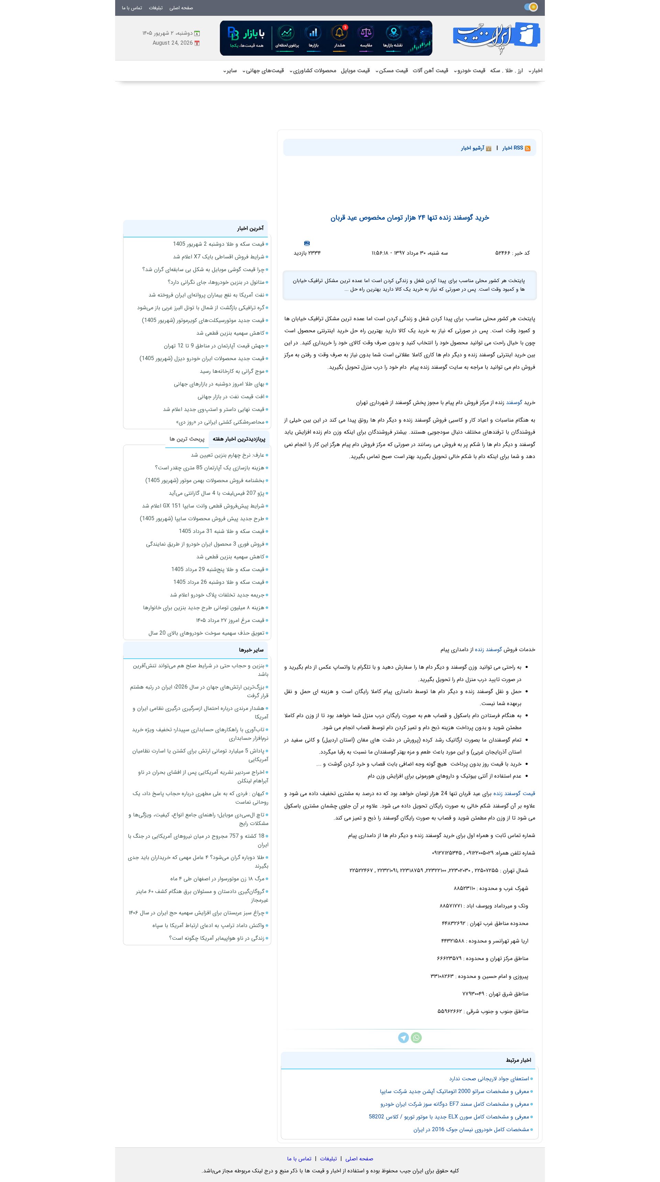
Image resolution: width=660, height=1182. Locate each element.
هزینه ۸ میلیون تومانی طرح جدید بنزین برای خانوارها (203, 607)
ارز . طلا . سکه (506, 70)
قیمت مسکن (391, 70)
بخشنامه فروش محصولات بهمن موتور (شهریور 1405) (204, 480)
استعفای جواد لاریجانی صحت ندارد (489, 1078)
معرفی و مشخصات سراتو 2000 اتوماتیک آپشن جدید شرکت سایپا (454, 1091)
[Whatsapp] (416, 1041)
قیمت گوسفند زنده (514, 793)
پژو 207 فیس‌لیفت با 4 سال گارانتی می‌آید (216, 493)
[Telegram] (403, 1041)
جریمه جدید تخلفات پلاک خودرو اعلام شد (217, 595)
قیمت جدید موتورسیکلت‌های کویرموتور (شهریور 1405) (203, 320)
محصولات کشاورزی (312, 70)
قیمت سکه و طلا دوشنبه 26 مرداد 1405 (218, 582)
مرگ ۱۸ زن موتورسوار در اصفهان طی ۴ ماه (217, 878)
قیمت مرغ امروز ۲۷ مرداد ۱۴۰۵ (230, 620)
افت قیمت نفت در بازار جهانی (231, 396)
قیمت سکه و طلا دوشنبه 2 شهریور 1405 (218, 244)
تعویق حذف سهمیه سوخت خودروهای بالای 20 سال (206, 633)
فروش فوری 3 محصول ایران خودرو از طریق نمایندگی (205, 544)
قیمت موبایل (355, 70)
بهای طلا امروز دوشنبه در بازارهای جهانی (219, 384)
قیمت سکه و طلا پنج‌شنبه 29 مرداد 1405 (217, 569)
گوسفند (514, 402)
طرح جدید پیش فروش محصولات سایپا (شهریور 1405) (202, 518)
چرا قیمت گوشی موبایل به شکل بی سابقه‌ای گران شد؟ (203, 269)
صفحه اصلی (181, 8)
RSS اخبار (514, 148)
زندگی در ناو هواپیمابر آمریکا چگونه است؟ (216, 938)
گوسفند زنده (488, 649)
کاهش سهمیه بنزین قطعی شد (230, 333)
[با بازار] (326, 38)
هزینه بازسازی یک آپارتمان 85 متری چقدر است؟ (209, 468)
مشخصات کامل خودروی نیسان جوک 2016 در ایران (471, 1129)
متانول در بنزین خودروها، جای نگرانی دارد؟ (216, 282)
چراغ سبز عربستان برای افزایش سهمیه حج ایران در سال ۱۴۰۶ (196, 912)
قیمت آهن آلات (430, 70)
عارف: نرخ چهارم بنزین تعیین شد (227, 455)
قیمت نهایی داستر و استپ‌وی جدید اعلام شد (213, 409)
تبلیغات (156, 8)
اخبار (535, 70)
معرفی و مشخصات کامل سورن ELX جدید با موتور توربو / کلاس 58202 (449, 1117)
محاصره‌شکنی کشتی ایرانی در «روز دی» (220, 422)
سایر (229, 70)
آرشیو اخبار (473, 148)
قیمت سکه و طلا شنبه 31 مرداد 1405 (221, 531)
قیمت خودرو (469, 70)
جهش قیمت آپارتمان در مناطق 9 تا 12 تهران (214, 346)
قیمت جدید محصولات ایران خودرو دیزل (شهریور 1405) (202, 358)
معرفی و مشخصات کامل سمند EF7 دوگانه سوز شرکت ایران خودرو (455, 1104)
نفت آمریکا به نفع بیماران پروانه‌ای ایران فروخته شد (206, 295)
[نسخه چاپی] (307, 243)
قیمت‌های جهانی (263, 70)
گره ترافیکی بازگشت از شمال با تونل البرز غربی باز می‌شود (200, 307)
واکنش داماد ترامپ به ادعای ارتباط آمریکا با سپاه (208, 925)
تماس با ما (132, 8)
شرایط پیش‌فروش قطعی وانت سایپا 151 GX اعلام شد (203, 506)
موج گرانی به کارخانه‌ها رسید (232, 371)
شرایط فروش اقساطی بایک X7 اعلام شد (218, 257)
